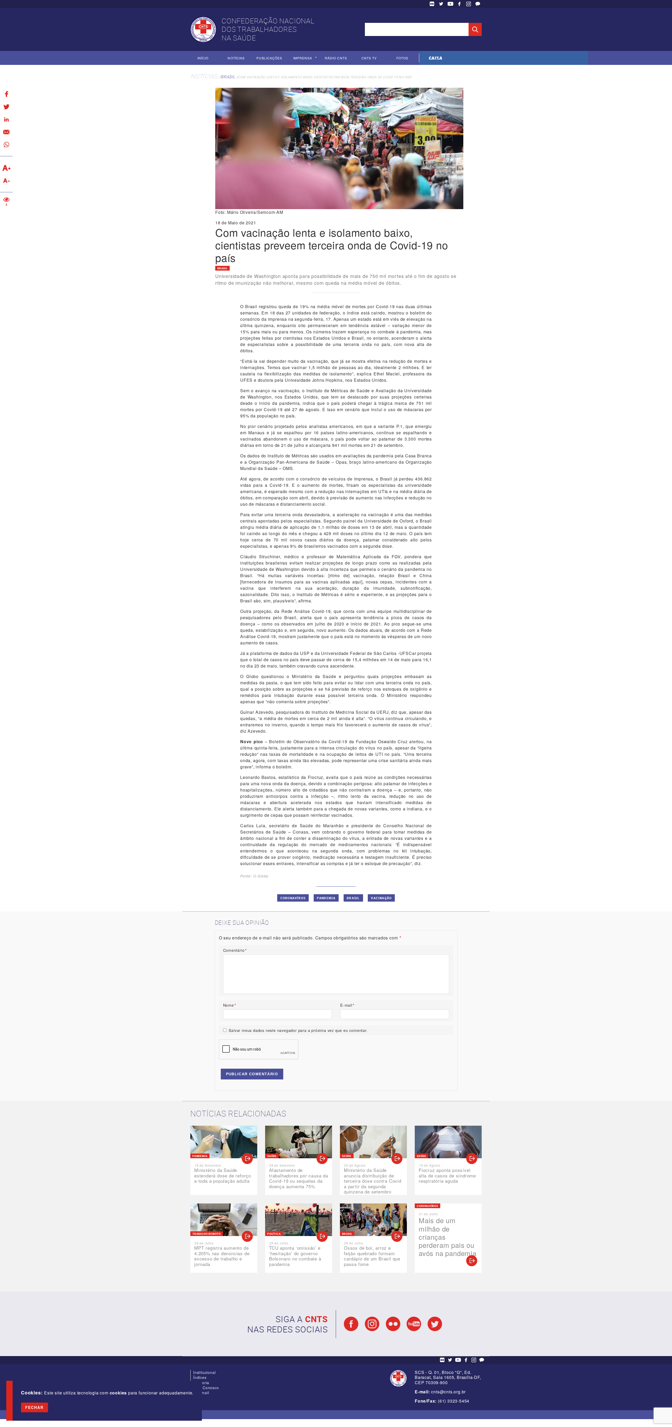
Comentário (235, 950)
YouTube (450, 4)
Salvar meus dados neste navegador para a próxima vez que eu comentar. (298, 1030)
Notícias (236, 58)
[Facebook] (6, 94)
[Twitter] (6, 106)
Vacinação (381, 898)
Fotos (402, 58)
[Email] (6, 132)
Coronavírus (293, 898)
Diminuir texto (6, 180)
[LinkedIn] (6, 119)
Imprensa (302, 58)
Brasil (227, 77)
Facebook (459, 4)
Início (202, 58)
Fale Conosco (478, 4)
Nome (229, 1005)
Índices (200, 1377)
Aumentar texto (6, 168)
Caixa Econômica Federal (435, 58)
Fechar (34, 1407)
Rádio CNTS (336, 58)
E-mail (347, 1005)
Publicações (269, 58)
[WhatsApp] (6, 144)
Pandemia (326, 898)
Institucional (204, 1372)
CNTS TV (369, 58)
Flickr (432, 4)
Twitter (441, 4)
